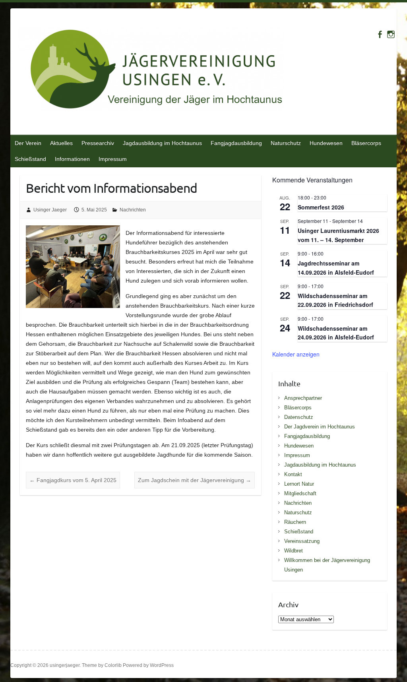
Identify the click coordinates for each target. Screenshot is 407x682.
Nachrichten (133, 210)
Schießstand (30, 159)
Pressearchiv (97, 143)
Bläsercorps (366, 143)
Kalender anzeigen (296, 354)
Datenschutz (298, 417)
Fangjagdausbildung (236, 143)
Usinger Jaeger (50, 210)
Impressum (113, 159)
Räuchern (295, 522)
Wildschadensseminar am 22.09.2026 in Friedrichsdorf (335, 300)
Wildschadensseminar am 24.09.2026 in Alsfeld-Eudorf (336, 332)
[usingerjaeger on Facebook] (379, 34)
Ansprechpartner (303, 398)
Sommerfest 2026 (321, 207)
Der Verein (28, 143)
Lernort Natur (299, 484)
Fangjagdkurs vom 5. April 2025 (72, 480)
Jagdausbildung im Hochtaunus (162, 143)
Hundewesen (326, 143)
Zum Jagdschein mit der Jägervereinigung (194, 480)
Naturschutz (286, 143)
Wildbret (293, 551)
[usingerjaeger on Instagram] (391, 34)
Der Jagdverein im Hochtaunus (319, 427)
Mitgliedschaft (300, 493)
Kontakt (293, 474)
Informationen (72, 159)
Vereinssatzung (302, 541)
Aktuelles (61, 143)
